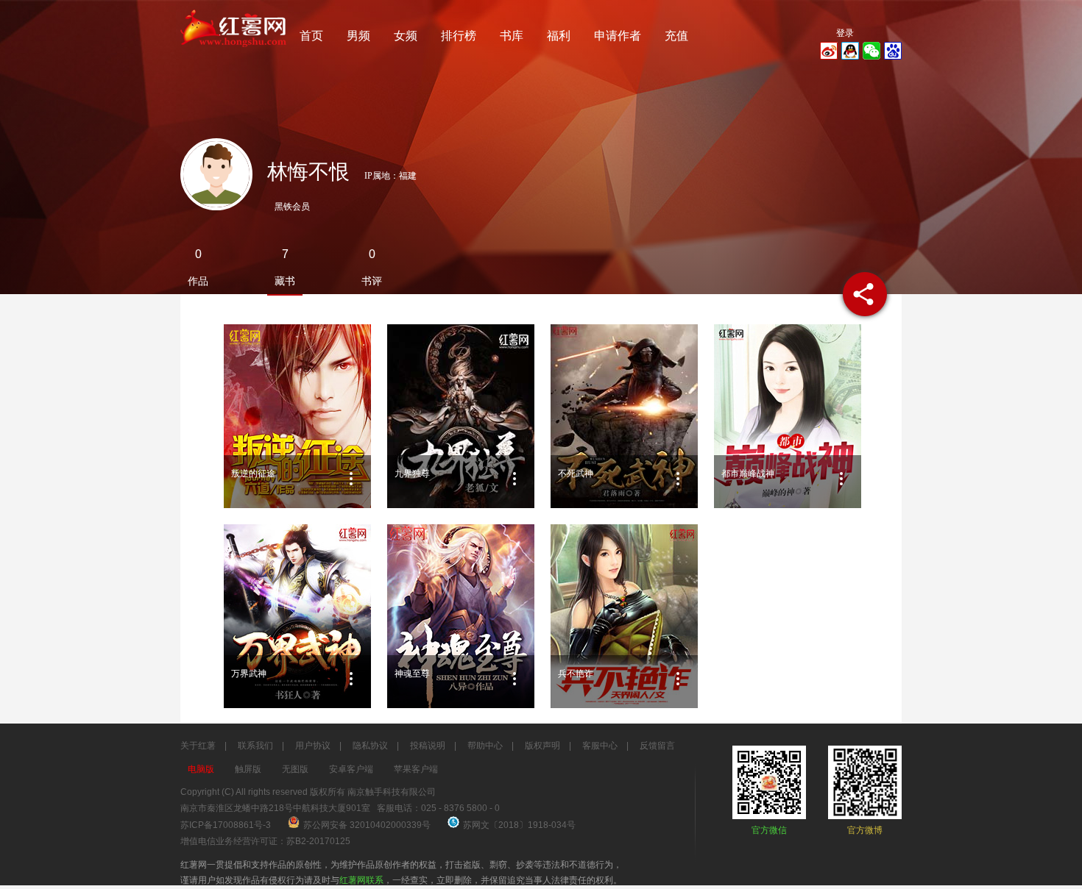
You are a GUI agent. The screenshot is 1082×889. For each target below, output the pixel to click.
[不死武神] (624, 416)
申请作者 (617, 35)
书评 (371, 281)
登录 (845, 33)
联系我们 (255, 745)
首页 (311, 35)
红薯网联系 (361, 880)
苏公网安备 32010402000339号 (368, 825)
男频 (358, 35)
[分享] (865, 294)
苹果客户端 (416, 769)
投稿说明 (427, 745)
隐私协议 (370, 745)
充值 (676, 35)
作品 (198, 281)
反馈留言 (657, 745)
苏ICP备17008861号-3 (225, 825)
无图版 (295, 769)
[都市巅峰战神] (787, 416)
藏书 (285, 281)
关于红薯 (198, 745)
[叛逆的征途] (297, 416)
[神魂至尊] (460, 616)
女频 (405, 35)
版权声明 (542, 745)
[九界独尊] (460, 416)
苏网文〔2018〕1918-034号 (519, 825)
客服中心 (600, 745)
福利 (558, 35)
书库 (511, 35)
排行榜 (458, 35)
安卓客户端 (351, 769)
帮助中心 (485, 745)
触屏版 (248, 769)
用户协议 (312, 745)
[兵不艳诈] (624, 616)
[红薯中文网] (234, 51)
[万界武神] (297, 616)
